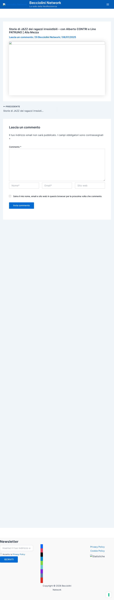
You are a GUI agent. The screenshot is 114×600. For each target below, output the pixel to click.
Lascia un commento (21, 37)
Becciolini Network (45, 3)
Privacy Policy (19, 554)
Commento (15, 147)
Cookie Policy (97, 551)
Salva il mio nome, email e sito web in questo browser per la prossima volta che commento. (57, 196)
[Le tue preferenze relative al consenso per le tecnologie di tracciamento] (109, 595)
